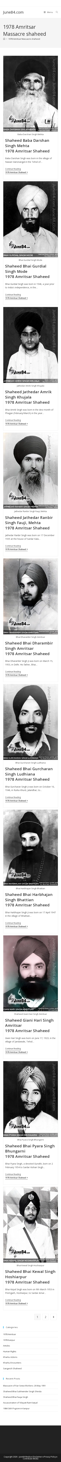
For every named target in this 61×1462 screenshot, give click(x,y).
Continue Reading (13, 169)
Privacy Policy (50, 1456)
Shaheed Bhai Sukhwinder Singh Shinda (22, 1391)
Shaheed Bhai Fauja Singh (15, 1397)
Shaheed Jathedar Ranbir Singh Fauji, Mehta (29, 520)
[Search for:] (55, 12)
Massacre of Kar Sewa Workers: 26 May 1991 (24, 1385)
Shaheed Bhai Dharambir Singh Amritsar (29, 645)
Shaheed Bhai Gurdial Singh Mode (25, 268)
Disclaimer (37, 1456)
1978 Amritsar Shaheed (27, 151)
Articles (6, 1345)
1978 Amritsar (9, 1334)
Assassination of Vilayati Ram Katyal (20, 1402)
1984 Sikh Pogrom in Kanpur (16, 1408)
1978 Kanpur (9, 1340)
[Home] (4, 38)
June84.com (13, 12)
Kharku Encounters (12, 1362)
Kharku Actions (10, 1357)
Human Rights (9, 1351)
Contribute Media (30, 1458)
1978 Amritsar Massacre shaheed (24, 38)
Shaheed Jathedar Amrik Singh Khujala (28, 394)
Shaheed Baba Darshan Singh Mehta (27, 143)
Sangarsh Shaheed (12, 1368)
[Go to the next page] (54, 1317)
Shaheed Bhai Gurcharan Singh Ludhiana (29, 771)
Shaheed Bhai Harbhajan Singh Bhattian (29, 897)
